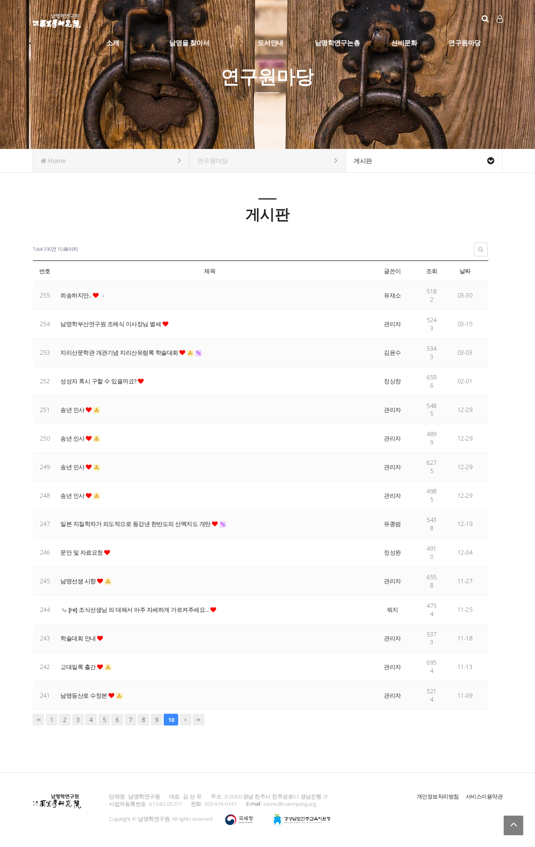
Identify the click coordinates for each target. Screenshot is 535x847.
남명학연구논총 (337, 42)
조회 (431, 271)
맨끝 (198, 719)
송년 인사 (73, 410)
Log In (500, 31)
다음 (186, 719)
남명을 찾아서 (189, 42)
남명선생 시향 (78, 581)
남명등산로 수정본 (84, 695)
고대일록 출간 (78, 667)
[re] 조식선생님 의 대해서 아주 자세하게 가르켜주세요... (138, 609)
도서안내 (271, 42)
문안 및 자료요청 (82, 552)
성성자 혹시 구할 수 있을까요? (99, 381)
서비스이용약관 (484, 796)
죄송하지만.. (76, 295)
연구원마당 (464, 42)
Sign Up (500, 31)
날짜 (465, 271)
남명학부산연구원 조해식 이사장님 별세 (111, 324)
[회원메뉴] (500, 19)
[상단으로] (513, 825)
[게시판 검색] (481, 249)
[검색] (485, 18)
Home (56, 160)
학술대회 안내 (78, 638)
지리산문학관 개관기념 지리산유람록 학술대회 (119, 352)
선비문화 (404, 42)
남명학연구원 (57, 19)
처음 (38, 719)
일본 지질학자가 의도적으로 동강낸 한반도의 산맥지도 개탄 (136, 524)
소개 (112, 42)
